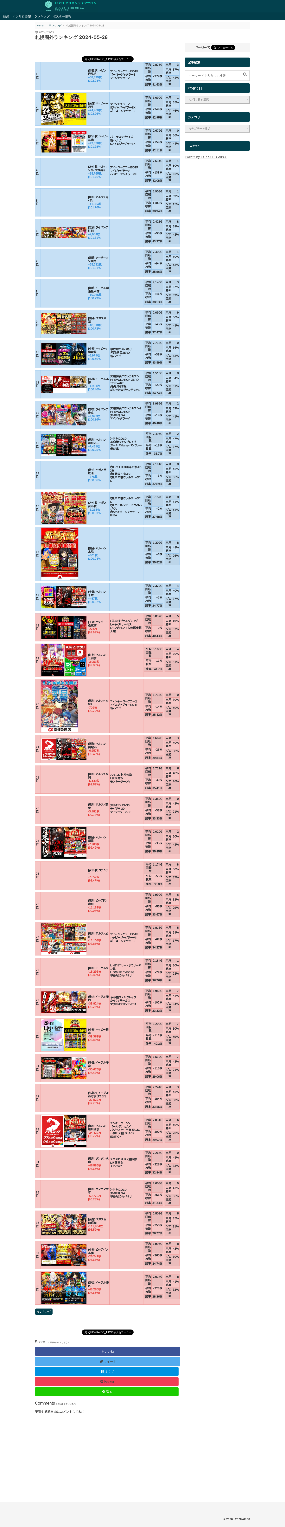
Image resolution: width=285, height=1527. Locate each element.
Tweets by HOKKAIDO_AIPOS (206, 157)
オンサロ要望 (21, 16)
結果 (6, 16)
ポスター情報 (62, 16)
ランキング (42, 16)
